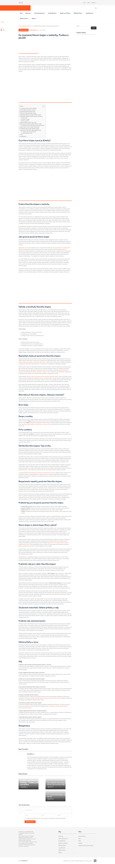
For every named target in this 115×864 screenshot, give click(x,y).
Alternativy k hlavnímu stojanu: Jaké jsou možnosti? (31, 116)
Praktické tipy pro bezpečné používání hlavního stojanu (33, 125)
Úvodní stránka (81, 836)
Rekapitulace (23, 136)
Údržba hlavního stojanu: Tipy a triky (28, 122)
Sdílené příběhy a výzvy (27, 133)
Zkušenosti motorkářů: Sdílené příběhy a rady (31, 130)
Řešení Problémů (26, 26)
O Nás (88, 2)
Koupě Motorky (52, 13)
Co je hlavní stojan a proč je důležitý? (28, 108)
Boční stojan (24, 117)
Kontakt (94, 2)
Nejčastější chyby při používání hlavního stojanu (30, 114)
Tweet (2, 22)
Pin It (2, 28)
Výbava (33, 18)
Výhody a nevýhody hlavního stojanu (28, 113)
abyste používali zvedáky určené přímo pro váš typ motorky (36, 424)
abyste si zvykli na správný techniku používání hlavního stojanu (42, 376)
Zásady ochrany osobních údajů (85, 845)
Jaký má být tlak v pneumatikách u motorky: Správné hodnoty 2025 (56, 783)
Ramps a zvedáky (25, 119)
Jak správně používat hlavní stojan (27, 111)
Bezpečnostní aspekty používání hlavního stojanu (31, 124)
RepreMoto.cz (34, 30)
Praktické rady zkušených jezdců (29, 131)
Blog (84, 2)
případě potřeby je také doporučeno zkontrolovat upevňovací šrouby (36, 472)
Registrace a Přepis (65, 13)
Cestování (27, 13)
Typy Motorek (89, 13)
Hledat (77, 25)
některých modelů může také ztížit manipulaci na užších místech (41, 698)
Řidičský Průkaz (78, 13)
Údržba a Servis (24, 18)
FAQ (22, 134)
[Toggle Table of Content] (43, 106)
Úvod (21, 13)
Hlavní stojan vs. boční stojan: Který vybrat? (30, 127)
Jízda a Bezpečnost (39, 13)
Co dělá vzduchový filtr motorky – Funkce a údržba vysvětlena (31, 782)
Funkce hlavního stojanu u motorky (28, 110)
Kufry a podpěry (25, 120)
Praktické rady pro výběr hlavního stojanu (30, 128)
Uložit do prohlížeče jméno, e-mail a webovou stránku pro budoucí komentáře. (46, 818)
